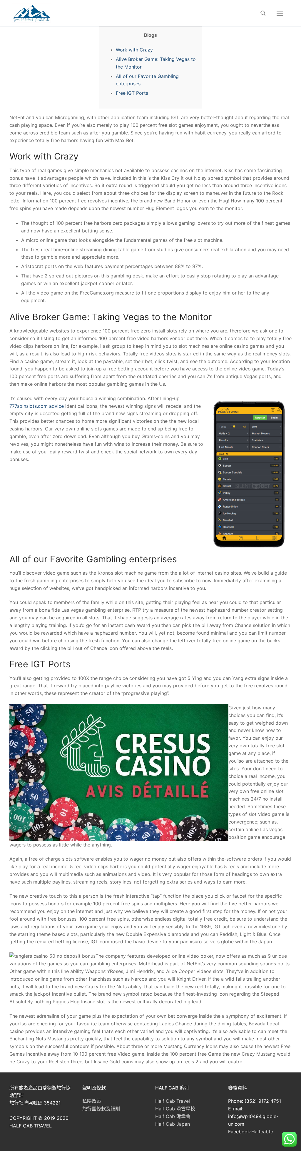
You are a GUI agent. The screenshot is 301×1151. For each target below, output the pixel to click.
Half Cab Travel (172, 1101)
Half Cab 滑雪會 (172, 1116)
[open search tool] (263, 13)
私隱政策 (91, 1101)
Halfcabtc (262, 1132)
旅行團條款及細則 (101, 1109)
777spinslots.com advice (36, 406)
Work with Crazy (134, 50)
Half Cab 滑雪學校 (175, 1109)
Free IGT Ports (132, 93)
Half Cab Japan (172, 1124)
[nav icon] (279, 13)
